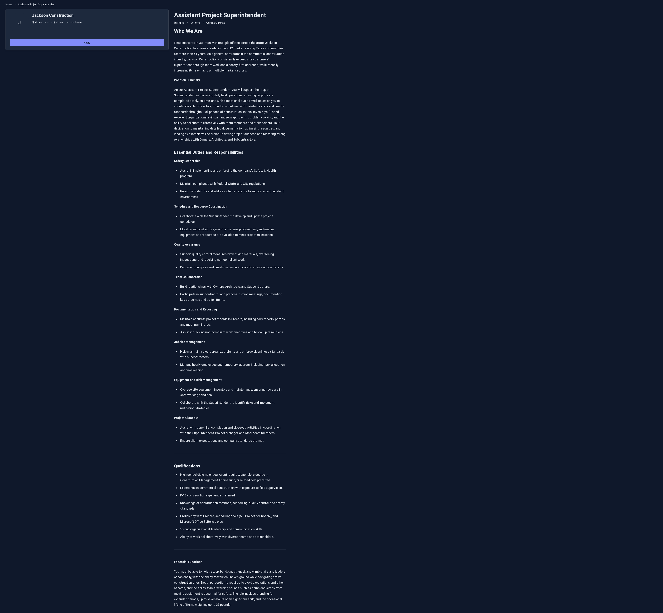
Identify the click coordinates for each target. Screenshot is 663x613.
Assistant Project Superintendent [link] (37, 4)
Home (9, 4)
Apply (87, 42)
